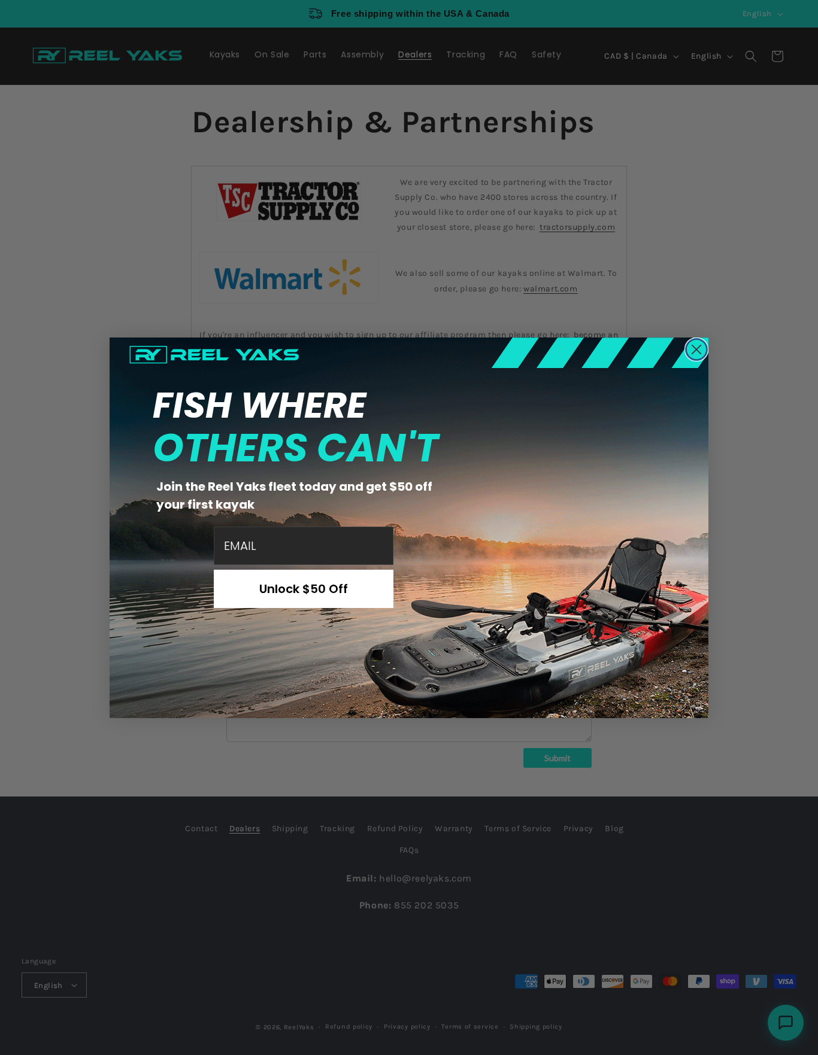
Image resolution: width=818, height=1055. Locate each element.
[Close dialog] (696, 349)
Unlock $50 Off (303, 588)
